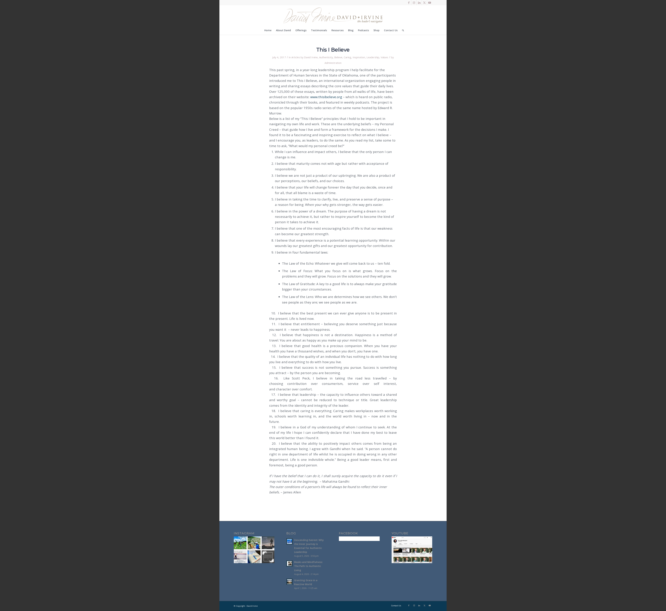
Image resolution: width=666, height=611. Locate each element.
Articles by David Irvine (304, 57)
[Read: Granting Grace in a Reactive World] (289, 582)
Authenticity (326, 57)
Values (384, 57)
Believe (338, 57)
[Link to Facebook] (408, 2)
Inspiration (359, 57)
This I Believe (333, 49)
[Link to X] (424, 2)
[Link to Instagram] (413, 2)
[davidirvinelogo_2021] (333, 15)
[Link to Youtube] (429, 2)
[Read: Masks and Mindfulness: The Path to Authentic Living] (289, 563)
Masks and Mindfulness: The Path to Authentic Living (308, 566)
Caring (347, 57)
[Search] (402, 30)
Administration (333, 63)
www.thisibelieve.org (326, 97)
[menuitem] (268, 30)
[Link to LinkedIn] (419, 2)
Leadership (372, 57)
